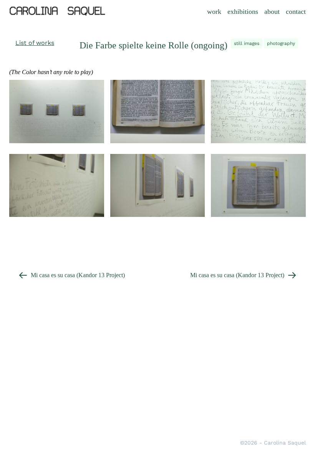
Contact (296, 11)
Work (214, 11)
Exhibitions (242, 11)
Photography (281, 43)
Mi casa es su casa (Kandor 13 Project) (78, 275)
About (272, 11)
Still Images (246, 43)
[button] (34, 43)
